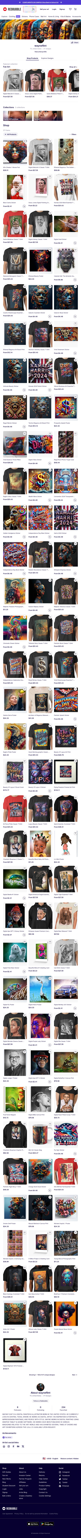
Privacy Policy (19, 1513)
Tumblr (64, 1482)
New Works (6, 1479)
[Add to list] (21, 71)
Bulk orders (6, 1496)
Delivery (42, 1472)
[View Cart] (75, 9)
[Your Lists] (70, 9)
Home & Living (53, 16)
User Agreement (7, 1513)
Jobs (21, 1489)
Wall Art (44, 16)
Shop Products (32, 58)
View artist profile (41, 52)
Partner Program (25, 1479)
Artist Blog (23, 1492)
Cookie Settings (45, 1496)
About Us (22, 1472)
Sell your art (23, 1486)
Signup (5, 1492)
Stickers (25, 16)
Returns (42, 1475)
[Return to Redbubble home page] (12, 9)
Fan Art (5, 1475)
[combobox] (29, 9)
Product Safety (44, 1486)
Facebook (66, 1475)
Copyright (42, 1489)
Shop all (72, 67)
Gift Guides (6, 1472)
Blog (4, 1482)
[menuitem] (4, 16)
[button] (40, 2)
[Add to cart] (24, 206)
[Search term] (33, 9)
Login (4, 1489)
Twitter (65, 1479)
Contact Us (43, 1492)
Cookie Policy (53, 1513)
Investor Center (25, 1475)
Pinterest (65, 1486)
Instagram (66, 1472)
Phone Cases (34, 16)
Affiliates (22, 1482)
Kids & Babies (66, 16)
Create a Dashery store (25, 1497)
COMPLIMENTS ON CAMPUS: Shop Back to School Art (40, 2)
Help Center (43, 1479)
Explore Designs (47, 58)
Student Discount (8, 1486)
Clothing (14, 16)
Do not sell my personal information (36, 1513)
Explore (4, 16)
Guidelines (43, 1482)
